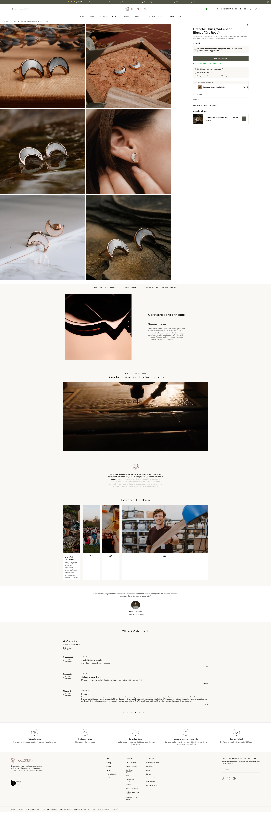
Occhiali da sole (111, 756)
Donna (14, 21)
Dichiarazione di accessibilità (108, 792)
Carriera (148, 756)
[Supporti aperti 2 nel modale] (90, 28)
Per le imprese (150, 764)
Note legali (91, 792)
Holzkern (20, 792)
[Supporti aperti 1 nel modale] (4, 28)
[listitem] (220, 87)
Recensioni (149, 749)
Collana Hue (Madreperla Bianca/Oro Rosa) (222, 117)
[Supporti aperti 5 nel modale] (4, 199)
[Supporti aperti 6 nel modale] (90, 199)
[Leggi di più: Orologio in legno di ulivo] (135, 661)
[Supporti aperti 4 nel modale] (90, 114)
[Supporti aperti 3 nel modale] (4, 114)
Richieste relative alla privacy (132, 775)
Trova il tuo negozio (132, 771)
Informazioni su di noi (152, 745)
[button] (257, 9)
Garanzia (128, 767)
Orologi (108, 745)
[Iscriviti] (257, 752)
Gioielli (108, 749)
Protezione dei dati (65, 792)
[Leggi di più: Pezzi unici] (135, 680)
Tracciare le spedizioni (129, 753)
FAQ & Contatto (131, 745)
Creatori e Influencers (152, 760)
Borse (108, 753)
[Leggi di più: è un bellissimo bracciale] (135, 644)
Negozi (243, 9)
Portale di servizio (131, 749)
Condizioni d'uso (80, 792)
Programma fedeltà (152, 768)
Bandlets (109, 760)
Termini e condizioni (50, 792)
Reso (127, 758)
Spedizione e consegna (130, 762)
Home (6, 21)
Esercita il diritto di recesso (131, 780)
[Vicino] (268, 2)
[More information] (222, 69)
